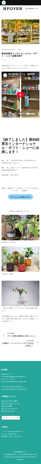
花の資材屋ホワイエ (32, 8)
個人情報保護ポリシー (20, 452)
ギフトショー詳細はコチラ (20, 197)
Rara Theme (24, 457)
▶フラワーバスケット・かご (11, 403)
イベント (4, 60)
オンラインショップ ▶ (11, 418)
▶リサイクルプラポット (10, 408)
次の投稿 (18, 343)
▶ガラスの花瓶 (7, 406)
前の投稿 (22, 335)
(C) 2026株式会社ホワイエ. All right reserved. (18, 454)
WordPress (20, 459)
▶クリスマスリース (8, 411)
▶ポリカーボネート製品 (10, 401)
